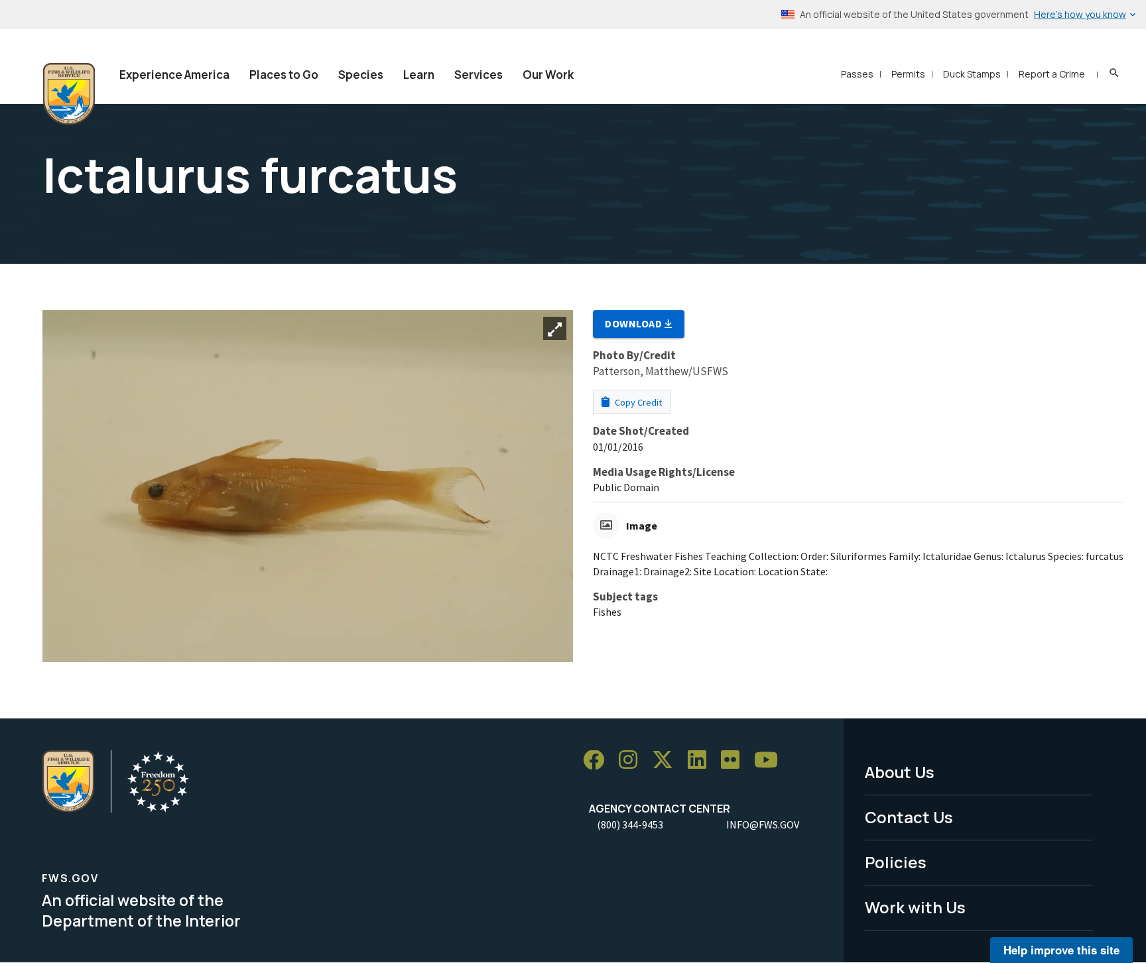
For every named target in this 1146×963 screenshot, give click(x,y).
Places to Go (283, 74)
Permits (908, 74)
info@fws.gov (762, 824)
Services (478, 74)
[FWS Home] (69, 94)
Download (635, 323)
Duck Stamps (972, 74)
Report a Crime (1052, 74)
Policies (895, 862)
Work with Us (915, 907)
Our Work (548, 74)
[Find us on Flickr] (735, 760)
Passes (857, 74)
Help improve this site (1061, 950)
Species (360, 74)
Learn (418, 74)
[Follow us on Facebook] (598, 760)
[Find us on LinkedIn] (702, 760)
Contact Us (909, 817)
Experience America (174, 74)
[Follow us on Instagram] (633, 760)
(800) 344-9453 (630, 824)
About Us (899, 772)
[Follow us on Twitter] (667, 760)
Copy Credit (637, 402)
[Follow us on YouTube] (770, 760)
